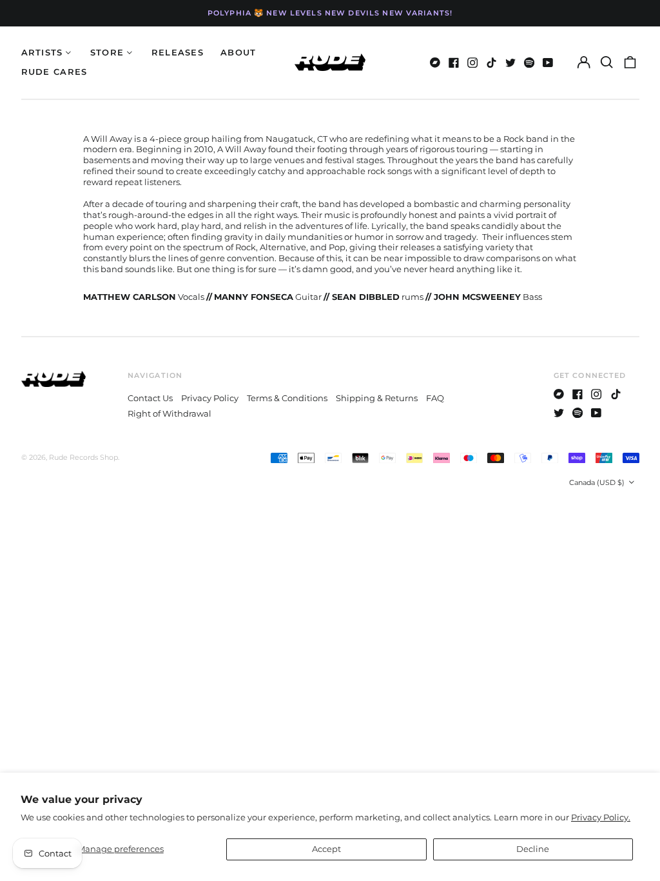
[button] (606, 62)
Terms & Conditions (287, 398)
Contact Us (150, 398)
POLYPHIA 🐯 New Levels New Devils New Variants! (330, 12)
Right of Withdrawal (169, 413)
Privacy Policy (209, 398)
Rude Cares (54, 71)
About (238, 52)
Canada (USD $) (597, 482)
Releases (177, 52)
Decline (532, 849)
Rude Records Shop (83, 457)
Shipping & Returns (377, 398)
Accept (326, 849)
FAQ (435, 398)
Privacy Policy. (600, 817)
